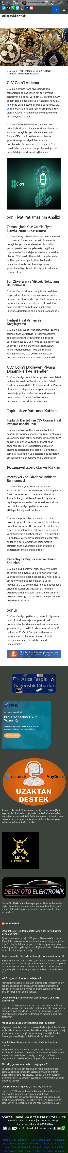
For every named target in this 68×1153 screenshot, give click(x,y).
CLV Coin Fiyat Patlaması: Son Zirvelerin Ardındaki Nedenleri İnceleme (29, 72)
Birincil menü (64, 10)
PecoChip (48, 1143)
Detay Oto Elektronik (12, 903)
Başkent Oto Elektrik (29, 1143)
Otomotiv (30, 1120)
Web (52, 1117)
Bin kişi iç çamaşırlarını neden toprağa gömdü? (25, 1064)
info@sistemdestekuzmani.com (34, 1128)
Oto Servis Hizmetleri (36, 1117)
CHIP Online (11, 924)
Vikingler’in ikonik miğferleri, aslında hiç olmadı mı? (27, 1087)
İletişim (56, 1120)
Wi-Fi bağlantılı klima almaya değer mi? (21, 978)
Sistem (61, 1117)
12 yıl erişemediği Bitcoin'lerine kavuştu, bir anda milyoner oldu (33, 956)
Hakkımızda (43, 1120)
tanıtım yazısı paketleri (15, 1140)
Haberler (18, 1117)
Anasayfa (7, 1117)
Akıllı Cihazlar (15, 1120)
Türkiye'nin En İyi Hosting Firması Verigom (41, 1151)
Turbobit (26, 1147)
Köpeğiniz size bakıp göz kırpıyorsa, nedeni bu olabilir (28, 1023)
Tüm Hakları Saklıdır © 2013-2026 (34, 1124)
